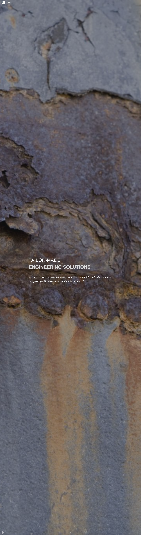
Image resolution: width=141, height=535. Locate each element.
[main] (70, 270)
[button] (70, 532)
